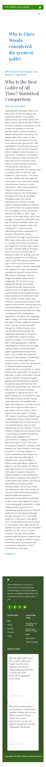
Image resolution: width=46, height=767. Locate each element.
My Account (30, 638)
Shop (9, 636)
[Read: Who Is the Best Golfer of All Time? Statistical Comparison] (23, 73)
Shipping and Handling (31, 624)
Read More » (10, 553)
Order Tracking (32, 642)
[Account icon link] (40, 7)
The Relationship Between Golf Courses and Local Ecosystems (22, 686)
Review (10, 628)
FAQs (28, 634)
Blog (7, 106)
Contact (10, 632)
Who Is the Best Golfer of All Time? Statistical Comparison (22, 90)
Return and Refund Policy (31, 630)
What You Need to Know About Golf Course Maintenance (21, 735)
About (9, 625)
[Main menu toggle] (38, 14)
